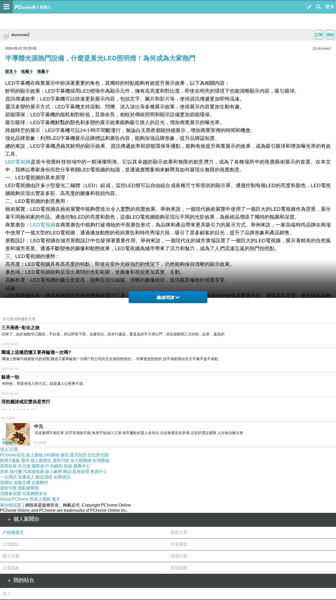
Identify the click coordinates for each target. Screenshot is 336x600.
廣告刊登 (60, 460)
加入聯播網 (80, 460)
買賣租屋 (8, 466)
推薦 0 (42, 71)
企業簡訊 (62, 477)
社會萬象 (11, 568)
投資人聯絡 (40, 499)
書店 (64, 455)
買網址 (6, 482)
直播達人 (26, 477)
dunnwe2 (20, 35)
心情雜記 (11, 544)
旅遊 (68, 466)
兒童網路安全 (34, 493)
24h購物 (51, 455)
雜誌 (67, 471)
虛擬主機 (22, 482)
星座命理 (80, 471)
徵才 (56, 499)
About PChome (14, 499)
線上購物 (34, 455)
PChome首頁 (12, 455)
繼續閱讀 (166, 297)
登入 (4, 449)
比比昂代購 (98, 455)
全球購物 (100, 460)
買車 (4, 471)
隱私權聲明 (28, 488)
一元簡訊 (8, 477)
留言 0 (10, 71)
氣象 (16, 460)
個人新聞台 (40, 460)
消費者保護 (10, 493)
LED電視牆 (18, 162)
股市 (25, 460)
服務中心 (81, 466)
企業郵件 (40, 482)
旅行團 (15, 471)
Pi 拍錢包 (54, 466)
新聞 (4, 460)
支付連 (24, 466)
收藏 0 (26, 71)
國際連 (38, 466)
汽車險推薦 (33, 471)
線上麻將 (53, 471)
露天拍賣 (78, 455)
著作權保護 (10, 505)
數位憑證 (44, 477)
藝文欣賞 (11, 556)
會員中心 (98, 471)
